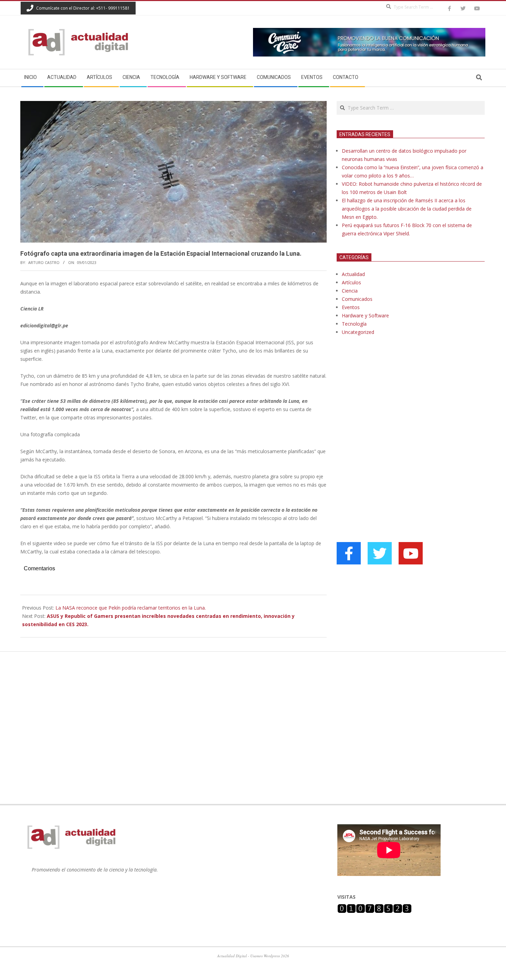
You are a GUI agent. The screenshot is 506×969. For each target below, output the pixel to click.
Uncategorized (358, 332)
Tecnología (354, 323)
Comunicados (357, 299)
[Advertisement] (388, 411)
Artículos (351, 282)
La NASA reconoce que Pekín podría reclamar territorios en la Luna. (130, 607)
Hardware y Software (365, 315)
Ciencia (350, 290)
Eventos (351, 307)
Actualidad (353, 274)
